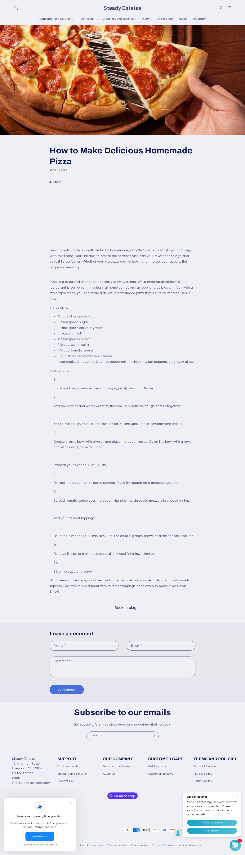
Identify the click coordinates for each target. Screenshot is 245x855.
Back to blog (125, 608)
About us (109, 773)
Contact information (163, 845)
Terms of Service (205, 766)
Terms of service (117, 845)
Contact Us (65, 781)
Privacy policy (95, 845)
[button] (16, 8)
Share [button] (57, 182)
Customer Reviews (160, 773)
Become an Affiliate (116, 766)
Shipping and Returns (72, 773)
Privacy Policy (203, 773)
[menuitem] (56, 19)
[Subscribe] (154, 736)
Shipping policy (139, 845)
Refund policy (203, 781)
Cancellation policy (190, 845)
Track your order (68, 766)
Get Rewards (157, 766)
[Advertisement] (122, 217)
